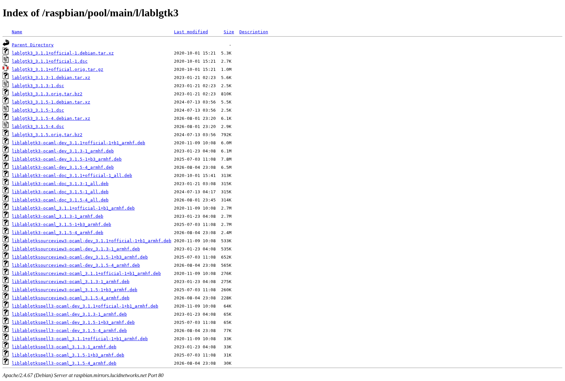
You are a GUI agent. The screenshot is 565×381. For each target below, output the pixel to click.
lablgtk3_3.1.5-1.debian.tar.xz (51, 102)
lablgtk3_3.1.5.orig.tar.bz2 (47, 134)
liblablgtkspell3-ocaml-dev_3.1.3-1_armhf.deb (69, 314)
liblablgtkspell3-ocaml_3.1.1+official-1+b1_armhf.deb (80, 338)
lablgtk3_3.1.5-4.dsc (38, 126)
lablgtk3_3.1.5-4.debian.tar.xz (51, 118)
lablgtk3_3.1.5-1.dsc (38, 110)
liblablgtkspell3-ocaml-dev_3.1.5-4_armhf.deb (69, 330)
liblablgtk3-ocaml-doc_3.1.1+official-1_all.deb (72, 175)
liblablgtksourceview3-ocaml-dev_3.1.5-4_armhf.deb (76, 265)
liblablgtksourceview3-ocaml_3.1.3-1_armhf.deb (70, 281)
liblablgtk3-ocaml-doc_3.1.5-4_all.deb (60, 200)
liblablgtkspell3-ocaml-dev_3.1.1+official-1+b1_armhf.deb (85, 306)
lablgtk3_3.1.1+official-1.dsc (50, 61)
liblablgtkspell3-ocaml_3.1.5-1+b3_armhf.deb (68, 355)
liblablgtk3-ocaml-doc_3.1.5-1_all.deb (60, 191)
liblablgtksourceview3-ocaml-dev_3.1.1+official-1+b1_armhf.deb (91, 240)
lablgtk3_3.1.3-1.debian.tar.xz (51, 77)
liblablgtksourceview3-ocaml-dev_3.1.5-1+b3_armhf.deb (80, 257)
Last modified (191, 31)
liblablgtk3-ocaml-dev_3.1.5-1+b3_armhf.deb (67, 159)
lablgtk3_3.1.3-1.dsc (38, 85)
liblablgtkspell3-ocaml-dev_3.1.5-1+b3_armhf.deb (73, 322)
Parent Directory (33, 44)
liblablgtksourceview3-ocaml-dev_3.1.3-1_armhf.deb (76, 248)
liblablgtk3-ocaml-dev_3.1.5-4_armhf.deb (63, 167)
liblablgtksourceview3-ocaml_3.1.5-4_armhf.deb (70, 297)
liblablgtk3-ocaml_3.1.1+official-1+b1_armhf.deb (73, 208)
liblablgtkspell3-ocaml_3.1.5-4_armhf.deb (64, 363)
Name (17, 31)
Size (229, 31)
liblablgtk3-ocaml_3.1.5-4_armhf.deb (57, 232)
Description (253, 31)
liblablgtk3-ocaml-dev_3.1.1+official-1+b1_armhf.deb (78, 142)
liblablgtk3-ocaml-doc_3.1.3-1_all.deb (60, 183)
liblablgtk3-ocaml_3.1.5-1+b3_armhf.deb (61, 224)
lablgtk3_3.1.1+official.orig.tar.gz (57, 69)
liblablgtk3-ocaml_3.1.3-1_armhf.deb (57, 216)
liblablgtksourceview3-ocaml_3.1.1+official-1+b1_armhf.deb (86, 273)
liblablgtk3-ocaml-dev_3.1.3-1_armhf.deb (63, 151)
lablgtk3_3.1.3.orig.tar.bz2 (47, 93)
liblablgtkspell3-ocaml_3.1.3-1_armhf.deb (64, 346)
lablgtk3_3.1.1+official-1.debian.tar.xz (63, 53)
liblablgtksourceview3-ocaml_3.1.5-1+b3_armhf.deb (74, 289)
